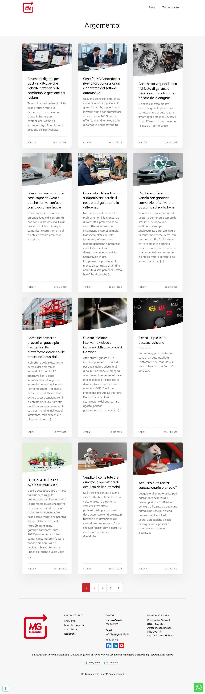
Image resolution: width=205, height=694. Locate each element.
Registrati (69, 633)
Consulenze (70, 629)
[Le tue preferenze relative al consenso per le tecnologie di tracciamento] (6, 688)
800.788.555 (112, 624)
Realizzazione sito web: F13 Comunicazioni (102, 674)
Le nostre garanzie (74, 625)
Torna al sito (170, 7)
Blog (152, 7)
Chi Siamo (69, 620)
